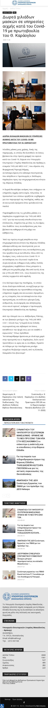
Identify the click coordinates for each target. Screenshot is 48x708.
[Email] (16, 378)
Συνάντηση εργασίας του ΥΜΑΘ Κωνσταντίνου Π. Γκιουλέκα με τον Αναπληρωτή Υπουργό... (30, 574)
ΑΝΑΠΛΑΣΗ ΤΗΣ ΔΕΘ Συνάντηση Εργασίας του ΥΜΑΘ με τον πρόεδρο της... (30, 543)
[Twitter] (11, 378)
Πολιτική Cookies (9, 683)
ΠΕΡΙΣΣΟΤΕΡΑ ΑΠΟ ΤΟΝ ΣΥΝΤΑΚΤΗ (18, 423)
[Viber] (28, 378)
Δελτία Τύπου (15, 8)
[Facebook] (5, 378)
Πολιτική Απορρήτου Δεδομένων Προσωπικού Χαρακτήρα (23, 680)
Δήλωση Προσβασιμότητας (12, 682)
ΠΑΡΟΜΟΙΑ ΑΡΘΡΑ (12, 419)
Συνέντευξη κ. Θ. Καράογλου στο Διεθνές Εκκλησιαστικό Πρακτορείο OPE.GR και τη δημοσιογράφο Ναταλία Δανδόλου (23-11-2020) (35, 402)
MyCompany (40, 706)
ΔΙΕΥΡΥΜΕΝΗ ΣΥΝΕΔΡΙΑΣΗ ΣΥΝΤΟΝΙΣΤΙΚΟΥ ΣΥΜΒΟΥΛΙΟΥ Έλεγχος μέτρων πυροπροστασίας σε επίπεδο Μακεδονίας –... (30, 559)
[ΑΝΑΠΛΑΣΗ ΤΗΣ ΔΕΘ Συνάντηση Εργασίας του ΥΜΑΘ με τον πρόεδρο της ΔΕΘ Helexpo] (9, 483)
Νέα (14, 12)
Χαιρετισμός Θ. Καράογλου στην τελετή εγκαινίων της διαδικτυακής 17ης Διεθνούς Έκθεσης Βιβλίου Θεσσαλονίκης (13, 401)
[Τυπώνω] (22, 378)
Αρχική (5, 8)
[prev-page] (4, 495)
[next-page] (8, 495)
